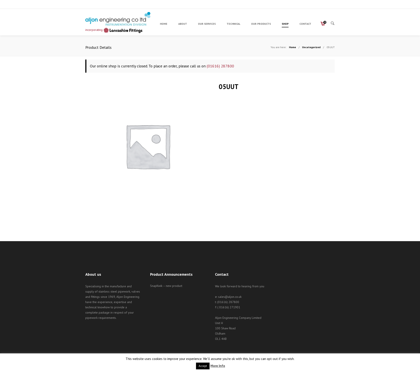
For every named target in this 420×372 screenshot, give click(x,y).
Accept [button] (203, 366)
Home (292, 47)
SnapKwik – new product (166, 286)
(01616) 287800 (220, 65)
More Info (217, 366)
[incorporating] (118, 19)
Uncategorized (311, 47)
